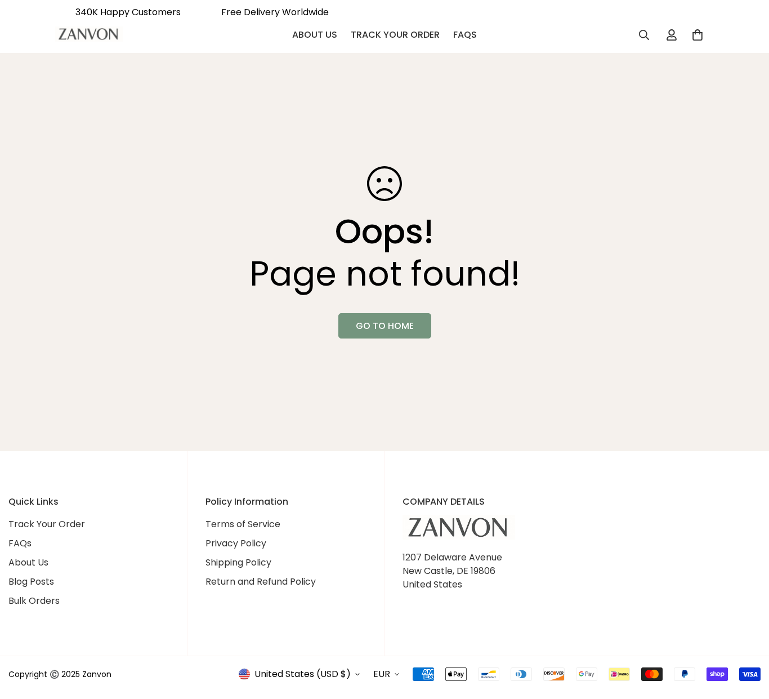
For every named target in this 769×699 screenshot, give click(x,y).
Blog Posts (31, 581)
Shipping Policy (238, 562)
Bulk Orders (34, 600)
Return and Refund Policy (260, 581)
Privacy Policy (235, 543)
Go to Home (385, 325)
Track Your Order (395, 34)
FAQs (465, 34)
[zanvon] (89, 35)
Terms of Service (242, 524)
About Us (314, 34)
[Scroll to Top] (747, 638)
